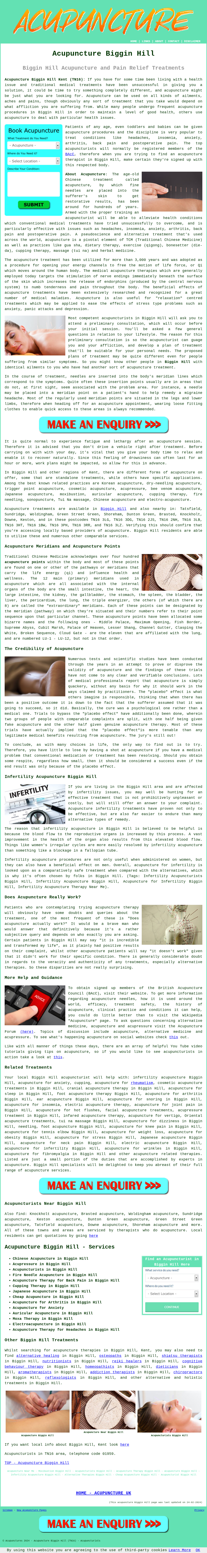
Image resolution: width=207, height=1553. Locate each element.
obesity (12, 1138)
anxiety (62, 1083)
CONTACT (173, 41)
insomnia (51, 1105)
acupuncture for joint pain (164, 1105)
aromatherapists (35, 1372)
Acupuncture (98, 96)
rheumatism (142, 1083)
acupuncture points (25, 562)
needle (195, 387)
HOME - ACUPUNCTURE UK (103, 1493)
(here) (27, 1032)
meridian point (73, 393)
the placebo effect (94, 767)
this (173, 1037)
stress (99, 1138)
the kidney (54, 595)
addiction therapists (112, 1372)
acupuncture (139, 367)
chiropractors (187, 1372)
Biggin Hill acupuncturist (61, 1077)
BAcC (69, 154)
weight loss (150, 1132)
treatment (122, 101)
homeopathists (99, 1367)
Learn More (180, 1550)
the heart (117, 589)
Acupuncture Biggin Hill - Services (60, 1247)
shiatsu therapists (182, 1356)
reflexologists (60, 1378)
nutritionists (56, 1361)
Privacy (199, 1510)
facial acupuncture (126, 1110)
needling (27, 1127)
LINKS (146, 41)
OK (198, 1550)
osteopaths (110, 1356)
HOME (133, 41)
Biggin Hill (177, 362)
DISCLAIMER (192, 41)
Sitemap (8, 1510)
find (20, 1214)
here (93, 1236)
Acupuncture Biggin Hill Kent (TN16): (45, 80)
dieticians (167, 1367)
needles (73, 191)
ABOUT (159, 41)
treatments (16, 1383)
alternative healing (37, 1356)
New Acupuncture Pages (31, 1510)
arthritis (192, 1094)
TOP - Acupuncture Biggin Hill (37, 1463)
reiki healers (127, 1361)
